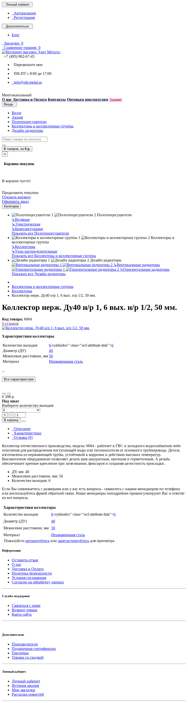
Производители (25, 644)
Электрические (26, 224)
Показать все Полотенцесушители (40, 233)
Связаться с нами (26, 605)
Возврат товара (24, 610)
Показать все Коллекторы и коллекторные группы (54, 256)
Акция (17, 117)
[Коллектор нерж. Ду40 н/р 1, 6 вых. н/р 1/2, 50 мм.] (46, 328)
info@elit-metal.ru (27, 82)
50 (51, 356)
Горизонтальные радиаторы (144, 269)
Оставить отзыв (25, 560)
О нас (16, 564)
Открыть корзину (16, 197)
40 (51, 351)
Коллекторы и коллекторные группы (42, 126)
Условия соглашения (29, 578)
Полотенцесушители (29, 122)
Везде (16, 113)
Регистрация (23, 17)
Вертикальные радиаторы (137, 265)
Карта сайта (22, 614)
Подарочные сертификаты (34, 648)
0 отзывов (10, 323)
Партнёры (20, 653)
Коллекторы (23, 247)
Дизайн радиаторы (27, 130)
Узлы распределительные (34, 251)
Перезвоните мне (27, 65)
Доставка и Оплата (28, 569)
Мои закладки (23, 690)
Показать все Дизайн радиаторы (39, 274)
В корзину (11, 420)
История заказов (25, 685)
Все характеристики (19, 379)
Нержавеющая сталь (66, 361)
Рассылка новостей (28, 694)
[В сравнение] (9, 393)
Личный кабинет (26, 681)
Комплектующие (27, 229)
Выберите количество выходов (28, 405)
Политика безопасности (32, 573)
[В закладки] (4, 393)
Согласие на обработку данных (38, 582)
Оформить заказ (15, 201)
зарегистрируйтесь (73, 541)
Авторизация (24, 13)
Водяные (21, 219)
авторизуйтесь (37, 541)
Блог (16, 35)
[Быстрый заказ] (23, 421)
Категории (11, 206)
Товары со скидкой (28, 657)
